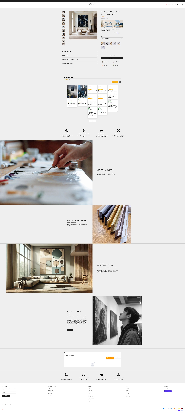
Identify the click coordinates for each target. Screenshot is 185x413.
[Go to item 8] (63, 38)
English (173, 4)
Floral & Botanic (90, 391)
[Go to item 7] (63, 34)
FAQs (49, 388)
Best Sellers (90, 388)
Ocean (89, 393)
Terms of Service (50, 395)
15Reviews (71, 79)
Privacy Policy (50, 393)
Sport (89, 401)
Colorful (89, 399)
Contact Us (128, 391)
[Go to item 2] (63, 15)
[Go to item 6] (63, 30)
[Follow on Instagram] (5, 404)
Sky (88, 395)
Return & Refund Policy (51, 391)
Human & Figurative (91, 398)
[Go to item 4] (63, 23)
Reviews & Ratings (129, 396)
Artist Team (128, 388)
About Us (127, 390)
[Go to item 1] (63, 12)
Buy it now (112, 58)
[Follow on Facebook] (2, 404)
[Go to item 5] (63, 27)
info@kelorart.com (169, 388)
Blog (127, 395)
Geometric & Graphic (91, 396)
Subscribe (6, 395)
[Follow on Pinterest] (7, 404)
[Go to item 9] (63, 42)
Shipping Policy (50, 390)
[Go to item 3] (63, 19)
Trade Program (128, 393)
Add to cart (112, 55)
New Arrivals (90, 390)
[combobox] (118, 357)
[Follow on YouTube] (10, 404)
